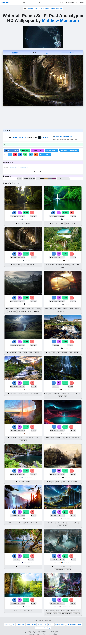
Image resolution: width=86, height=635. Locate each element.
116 (66, 471)
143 (26, 512)
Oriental (52, 610)
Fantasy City (74, 481)
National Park (48, 171)
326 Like (25, 150)
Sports (77, 171)
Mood (65, 396)
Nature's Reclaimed (56, 8)
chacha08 (44, 137)
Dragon (23, 308)
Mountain (16, 171)
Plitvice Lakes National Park (62, 264)
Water (67, 223)
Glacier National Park (62, 352)
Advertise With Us (60, 624)
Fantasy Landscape (62, 311)
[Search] (39, 2)
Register (81, 2)
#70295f (54, 178)
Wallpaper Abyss (32, 8)
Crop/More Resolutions (69, 150)
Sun (31, 393)
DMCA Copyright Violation (74, 624)
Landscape (77, 308)
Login (76, 2)
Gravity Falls (34, 522)
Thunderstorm (75, 437)
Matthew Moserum (60, 20)
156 (26, 471)
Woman (60, 396)
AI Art (62, 437)
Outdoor (72, 171)
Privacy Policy (20, 624)
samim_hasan (27, 219)
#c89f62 (46, 178)
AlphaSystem (67, 219)
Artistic (52, 437)
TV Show (27, 522)
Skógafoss (36, 352)
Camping (62, 171)
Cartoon (21, 522)
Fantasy (71, 308)
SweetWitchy (28, 562)
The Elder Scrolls (12, 311)
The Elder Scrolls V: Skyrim (24, 311)
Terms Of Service (31, 624)
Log (68, 393)
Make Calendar (51, 150)
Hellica (28, 389)
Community (70, 2)
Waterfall (28, 223)
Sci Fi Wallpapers (44, 8)
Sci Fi (16, 167)
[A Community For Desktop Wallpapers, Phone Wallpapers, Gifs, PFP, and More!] (25, 8)
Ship (53, 481)
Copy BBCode (44, 154)
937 (26, 212)
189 (66, 297)
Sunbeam (14, 352)
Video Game (36, 311)
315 (66, 383)
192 (26, 383)
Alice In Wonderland (54, 393)
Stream (14, 393)
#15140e (42, 178)
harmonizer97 (67, 433)
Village (57, 610)
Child (55, 308)
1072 (65, 212)
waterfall (11, 167)
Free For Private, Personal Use (63, 136)
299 (66, 341)
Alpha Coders (5, 2)
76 (66, 556)
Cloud (19, 352)
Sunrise (20, 393)
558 (66, 254)
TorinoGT (67, 304)
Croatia (52, 264)
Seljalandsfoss (23, 440)
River (21, 171)
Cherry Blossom (75, 610)
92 (66, 427)
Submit (63, 2)
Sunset (25, 437)
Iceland (31, 437)
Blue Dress (63, 393)
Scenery (26, 171)
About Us (7, 624)
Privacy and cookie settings (43, 628)
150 (26, 600)
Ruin (33, 308)
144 (26, 427)
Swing (59, 308)
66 (66, 600)
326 (26, 254)
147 (26, 556)
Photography (33, 171)
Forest (11, 171)
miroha (67, 260)
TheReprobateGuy (67, 606)
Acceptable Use (42, 624)
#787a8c (50, 178)
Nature (67, 171)
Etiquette (50, 624)
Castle (28, 308)
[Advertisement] (43, 117)
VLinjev (28, 304)
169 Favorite (38, 150)
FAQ (13, 624)
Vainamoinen (67, 562)
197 (26, 341)
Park (42, 171)
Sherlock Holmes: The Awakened (63, 569)
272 (26, 297)
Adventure (56, 171)
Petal (68, 610)
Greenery (62, 223)
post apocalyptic (24, 167)
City (68, 481)
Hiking (39, 171)
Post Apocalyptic (30, 264)
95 (66, 512)
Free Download (12, 150)
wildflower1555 (67, 389)
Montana (53, 352)
